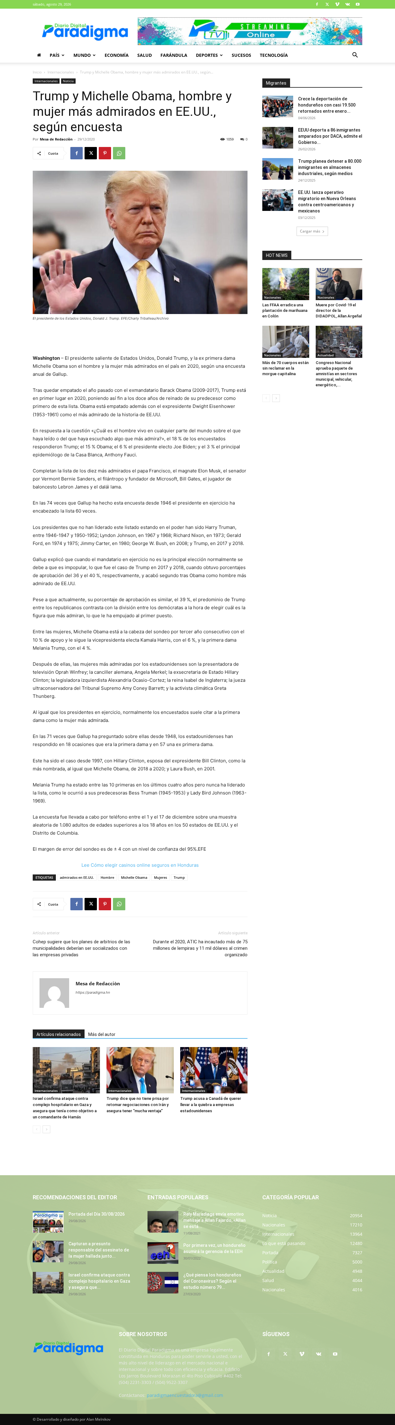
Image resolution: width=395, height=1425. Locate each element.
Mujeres (160, 877)
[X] (327, 4)
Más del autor (101, 1034)
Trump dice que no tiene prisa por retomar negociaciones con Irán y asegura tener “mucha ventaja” (137, 1104)
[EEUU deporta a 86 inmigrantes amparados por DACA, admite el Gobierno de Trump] (277, 138)
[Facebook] (317, 4)
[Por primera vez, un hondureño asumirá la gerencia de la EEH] (163, 1253)
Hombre (107, 877)
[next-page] (46, 1129)
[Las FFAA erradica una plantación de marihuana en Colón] (285, 284)
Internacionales (61, 72)
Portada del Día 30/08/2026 (97, 1214)
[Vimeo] (337, 4)
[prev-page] (36, 1129)
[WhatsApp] (119, 153)
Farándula (173, 55)
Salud (144, 55)
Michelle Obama (134, 877)
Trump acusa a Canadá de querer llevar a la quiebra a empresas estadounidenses (210, 1104)
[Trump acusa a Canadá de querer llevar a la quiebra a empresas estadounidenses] (213, 1070)
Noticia (68, 81)
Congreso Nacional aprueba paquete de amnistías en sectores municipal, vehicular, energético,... (336, 373)
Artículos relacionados (58, 1034)
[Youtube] (357, 4)
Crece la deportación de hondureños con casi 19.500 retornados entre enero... (327, 105)
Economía (117, 55)
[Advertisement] (140, 338)
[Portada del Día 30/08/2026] (48, 1222)
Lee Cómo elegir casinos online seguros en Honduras (140, 865)
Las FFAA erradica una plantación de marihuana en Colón (284, 310)
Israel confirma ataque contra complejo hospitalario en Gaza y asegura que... (99, 1281)
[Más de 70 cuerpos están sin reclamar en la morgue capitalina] (285, 342)
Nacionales (272, 297)
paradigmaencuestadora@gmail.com (185, 1395)
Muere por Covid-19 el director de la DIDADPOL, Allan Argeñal (339, 310)
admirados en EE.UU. (77, 877)
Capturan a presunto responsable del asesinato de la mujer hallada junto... (99, 1250)
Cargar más (310, 231)
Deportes (207, 55)
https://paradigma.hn (93, 992)
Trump (179, 877)
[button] (354, 56)
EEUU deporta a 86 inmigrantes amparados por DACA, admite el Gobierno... (330, 136)
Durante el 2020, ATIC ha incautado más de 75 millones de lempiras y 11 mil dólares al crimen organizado (200, 948)
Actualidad (326, 355)
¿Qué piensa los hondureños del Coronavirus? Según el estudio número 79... (212, 1281)
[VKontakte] (347, 4)
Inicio (37, 72)
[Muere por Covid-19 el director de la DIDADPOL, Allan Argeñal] (339, 284)
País (55, 55)
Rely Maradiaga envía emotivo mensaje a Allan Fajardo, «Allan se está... (214, 1220)
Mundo (82, 55)
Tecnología (274, 55)
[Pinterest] (105, 153)
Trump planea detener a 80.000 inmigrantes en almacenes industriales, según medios (329, 167)
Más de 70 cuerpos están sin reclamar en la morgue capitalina (285, 368)
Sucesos (241, 55)
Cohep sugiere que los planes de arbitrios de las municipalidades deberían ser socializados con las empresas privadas (81, 948)
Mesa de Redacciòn (56, 139)
